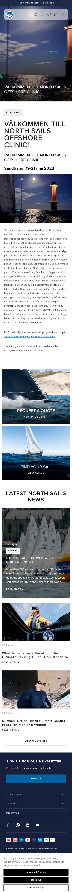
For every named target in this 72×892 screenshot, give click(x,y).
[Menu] (63, 14)
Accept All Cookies (35, 872)
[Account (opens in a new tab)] (42, 15)
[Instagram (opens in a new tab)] (18, 825)
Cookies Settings (36, 887)
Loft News (13, 112)
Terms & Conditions (27, 848)
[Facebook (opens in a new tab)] (8, 825)
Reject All (36, 880)
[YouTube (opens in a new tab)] (37, 825)
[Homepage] (9, 14)
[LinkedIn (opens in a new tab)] (27, 825)
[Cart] (56, 15)
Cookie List (11, 848)
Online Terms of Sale (47, 848)
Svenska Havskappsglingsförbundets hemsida (29, 336)
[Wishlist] (49, 15)
